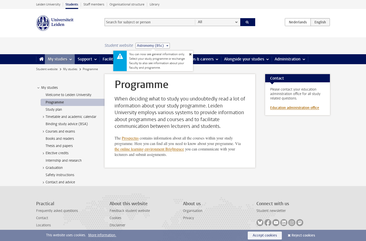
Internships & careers (195, 59)
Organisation (192, 210)
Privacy (188, 218)
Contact (42, 218)
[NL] (298, 22)
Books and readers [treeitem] (60, 138)
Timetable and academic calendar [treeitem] (71, 116)
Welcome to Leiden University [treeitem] (68, 95)
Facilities (110, 59)
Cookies (115, 218)
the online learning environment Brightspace (149, 148)
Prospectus (130, 138)
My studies (57, 59)
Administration (288, 59)
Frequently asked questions (57, 210)
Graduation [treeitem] (54, 167)
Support (85, 59)
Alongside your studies (244, 59)
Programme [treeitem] (55, 102)
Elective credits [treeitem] (57, 153)
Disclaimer (117, 225)
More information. (102, 235)
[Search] (247, 22)
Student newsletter (271, 210)
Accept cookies (265, 235)
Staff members (93, 4)
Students (71, 4)
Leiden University (48, 4)
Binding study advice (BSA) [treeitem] (67, 124)
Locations (43, 225)
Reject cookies (303, 235)
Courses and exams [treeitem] (60, 131)
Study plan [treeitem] (54, 109)
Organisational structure (127, 4)
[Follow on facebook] (267, 222)
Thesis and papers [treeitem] (59, 146)
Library (154, 4)
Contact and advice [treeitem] (60, 182)
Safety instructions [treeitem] (60, 175)
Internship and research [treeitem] (64, 160)
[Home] (40, 59)
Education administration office (294, 107)
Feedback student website (130, 210)
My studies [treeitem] (49, 87)
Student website (47, 69)
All (200, 22)
